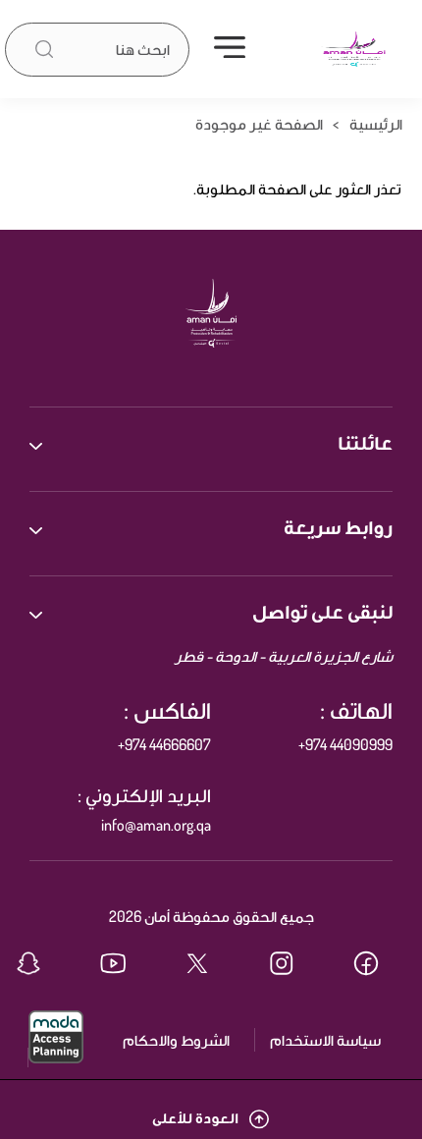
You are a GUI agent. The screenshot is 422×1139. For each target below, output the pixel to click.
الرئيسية (375, 124)
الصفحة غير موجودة (259, 124)
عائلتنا (365, 442)
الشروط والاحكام (176, 1040)
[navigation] (229, 49)
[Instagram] (295, 966)
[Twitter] (211, 966)
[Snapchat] (42, 966)
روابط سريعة (338, 526)
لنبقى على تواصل (322, 611)
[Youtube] (127, 966)
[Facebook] (380, 966)
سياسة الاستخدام (325, 1040)
